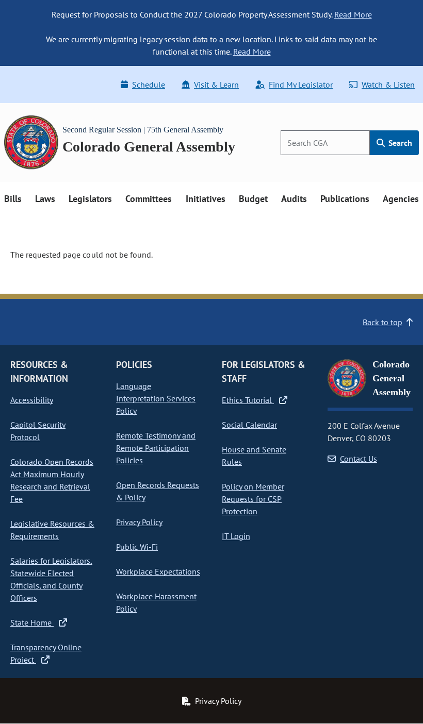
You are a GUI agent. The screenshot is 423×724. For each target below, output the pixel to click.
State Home (32, 622)
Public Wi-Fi (137, 547)
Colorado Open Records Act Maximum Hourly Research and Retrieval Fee (51, 480)
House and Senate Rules (254, 455)
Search (399, 143)
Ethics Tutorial (248, 400)
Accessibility (31, 400)
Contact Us (358, 458)
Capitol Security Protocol (38, 430)
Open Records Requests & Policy (157, 491)
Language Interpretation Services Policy (156, 398)
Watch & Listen (388, 84)
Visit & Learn (216, 84)
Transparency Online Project (46, 653)
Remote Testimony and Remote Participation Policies (156, 447)
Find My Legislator (301, 84)
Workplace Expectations (158, 571)
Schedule (148, 84)
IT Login (236, 536)
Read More (353, 14)
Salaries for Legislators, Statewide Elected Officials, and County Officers (51, 579)
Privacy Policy (139, 522)
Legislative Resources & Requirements (52, 529)
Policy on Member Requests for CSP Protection (253, 498)
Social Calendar (249, 424)
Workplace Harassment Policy (156, 602)
